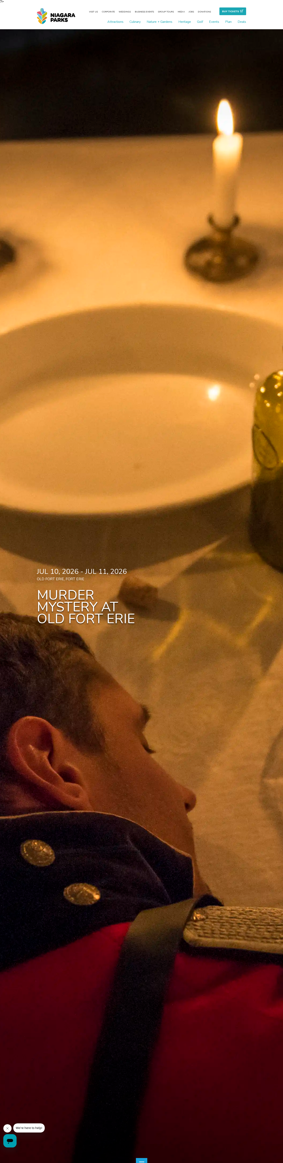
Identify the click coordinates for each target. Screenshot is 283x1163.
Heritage (184, 22)
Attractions (115, 22)
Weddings (125, 11)
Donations (204, 11)
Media (181, 11)
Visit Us (93, 11)
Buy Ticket (230, 11)
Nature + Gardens (159, 22)
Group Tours (166, 11)
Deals (242, 22)
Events (214, 22)
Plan (228, 22)
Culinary (135, 22)
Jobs (191, 11)
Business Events (144, 11)
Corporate (108, 11)
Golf (200, 22)
